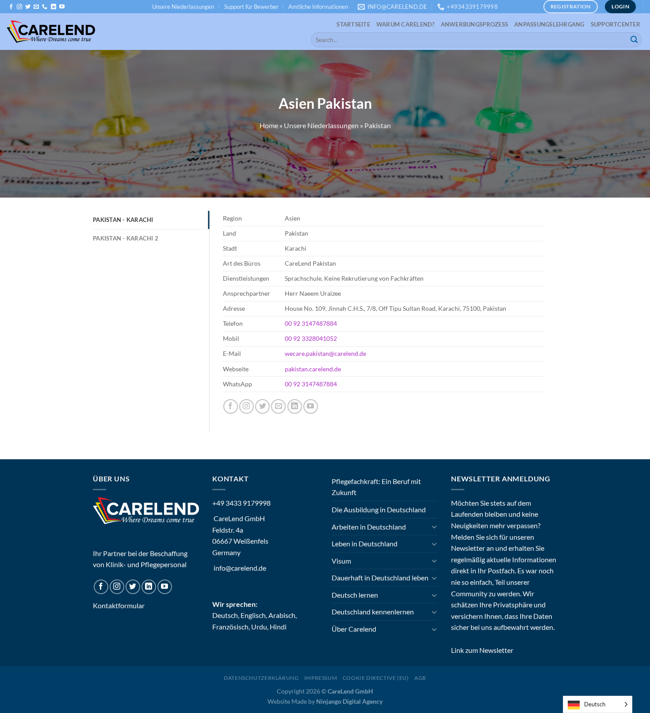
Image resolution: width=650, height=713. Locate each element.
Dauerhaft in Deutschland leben (380, 577)
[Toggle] (434, 526)
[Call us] (44, 7)
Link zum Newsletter (482, 650)
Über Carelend (354, 629)
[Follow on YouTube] (62, 7)
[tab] (151, 220)
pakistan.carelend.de (313, 369)
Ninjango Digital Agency (349, 701)
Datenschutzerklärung (261, 678)
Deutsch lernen (355, 595)
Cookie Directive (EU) (376, 678)
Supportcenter (615, 24)
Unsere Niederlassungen (183, 6)
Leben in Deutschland (365, 543)
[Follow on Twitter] (28, 7)
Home (269, 125)
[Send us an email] (36, 7)
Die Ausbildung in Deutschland (379, 509)
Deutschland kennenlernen (373, 611)
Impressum (320, 678)
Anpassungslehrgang (549, 24)
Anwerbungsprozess (474, 24)
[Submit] (634, 39)
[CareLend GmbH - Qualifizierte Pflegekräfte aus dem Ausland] (51, 31)
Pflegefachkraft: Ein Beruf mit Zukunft (376, 487)
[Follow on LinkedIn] (53, 7)
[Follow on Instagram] (19, 7)
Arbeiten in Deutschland (369, 526)
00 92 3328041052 (311, 338)
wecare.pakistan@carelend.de (325, 353)
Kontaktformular (119, 605)
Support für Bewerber (251, 6)
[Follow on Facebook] (11, 7)
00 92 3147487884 (311, 323)
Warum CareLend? (405, 24)
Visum (341, 561)
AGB (420, 678)
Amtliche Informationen (318, 6)
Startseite (353, 24)
